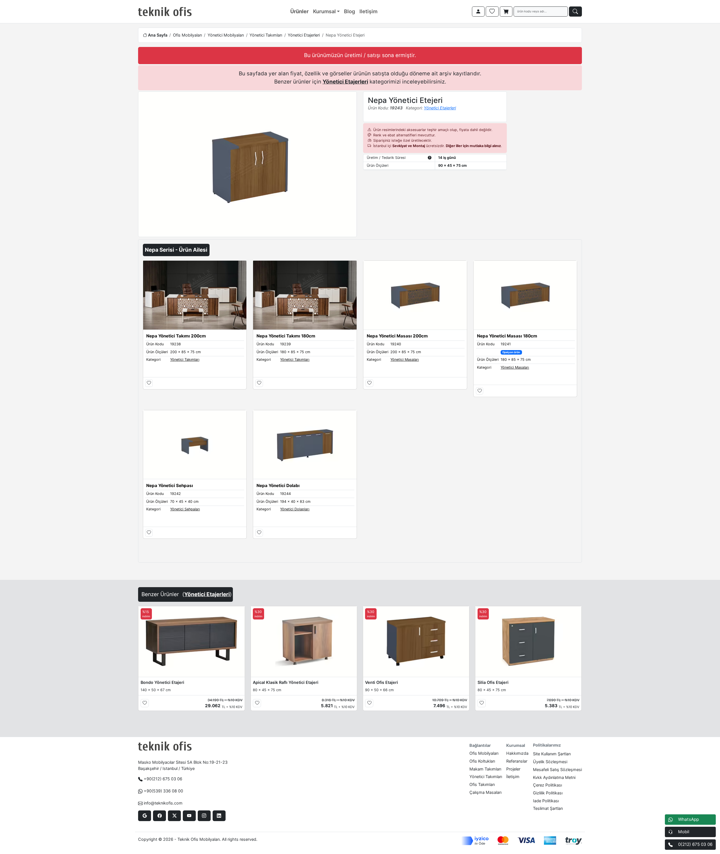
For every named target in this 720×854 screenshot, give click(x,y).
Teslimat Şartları (548, 808)
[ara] (575, 11)
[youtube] (189, 815)
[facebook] (159, 815)
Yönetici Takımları (265, 35)
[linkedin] (219, 815)
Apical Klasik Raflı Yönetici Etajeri (285, 682)
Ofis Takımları (482, 784)
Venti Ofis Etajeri (381, 682)
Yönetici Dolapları (294, 509)
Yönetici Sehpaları (185, 509)
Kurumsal (324, 11)
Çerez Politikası (547, 785)
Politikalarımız (547, 745)
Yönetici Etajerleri (304, 35)
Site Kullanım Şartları (552, 753)
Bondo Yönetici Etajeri (162, 682)
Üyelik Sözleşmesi (550, 761)
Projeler (513, 769)
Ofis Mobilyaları (187, 35)
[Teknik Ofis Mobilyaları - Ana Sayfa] (165, 11)
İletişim (512, 776)
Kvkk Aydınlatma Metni (554, 777)
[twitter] (174, 815)
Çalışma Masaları (485, 792)
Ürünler (299, 11)
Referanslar (516, 761)
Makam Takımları (485, 769)
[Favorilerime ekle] (149, 383)
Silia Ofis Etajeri (493, 682)
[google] (144, 815)
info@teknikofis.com (163, 803)
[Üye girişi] (478, 11)
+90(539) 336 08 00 (163, 790)
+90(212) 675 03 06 (163, 778)
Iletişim (368, 11)
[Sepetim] (506, 11)
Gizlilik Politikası (547, 792)
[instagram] (204, 815)
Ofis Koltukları (482, 761)
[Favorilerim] (492, 11)
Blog (349, 11)
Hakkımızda (517, 753)
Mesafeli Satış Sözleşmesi (557, 769)
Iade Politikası (546, 800)
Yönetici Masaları (404, 359)
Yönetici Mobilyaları (226, 35)
